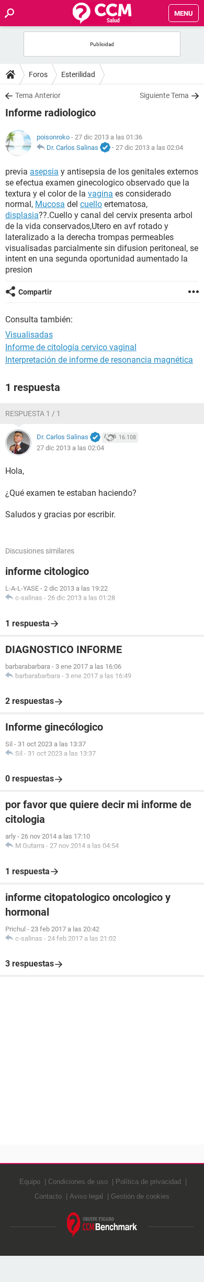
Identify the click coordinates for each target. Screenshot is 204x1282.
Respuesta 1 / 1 (33, 413)
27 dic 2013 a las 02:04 (149, 147)
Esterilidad (78, 74)
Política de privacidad (148, 1182)
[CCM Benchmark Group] (102, 1225)
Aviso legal (86, 1196)
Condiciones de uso (78, 1182)
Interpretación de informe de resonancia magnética (99, 360)
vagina (100, 194)
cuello (91, 204)
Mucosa (50, 204)
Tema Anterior (38, 95)
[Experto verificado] (105, 148)
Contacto (48, 1196)
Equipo (29, 1182)
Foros (38, 74)
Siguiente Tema (164, 95)
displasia (22, 215)
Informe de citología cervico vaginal (71, 347)
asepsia (44, 172)
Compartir (35, 292)
